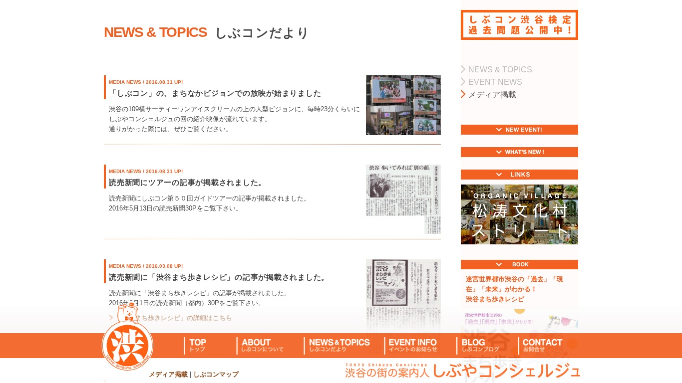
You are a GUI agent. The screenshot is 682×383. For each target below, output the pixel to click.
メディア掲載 (168, 374)
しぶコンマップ (216, 374)
